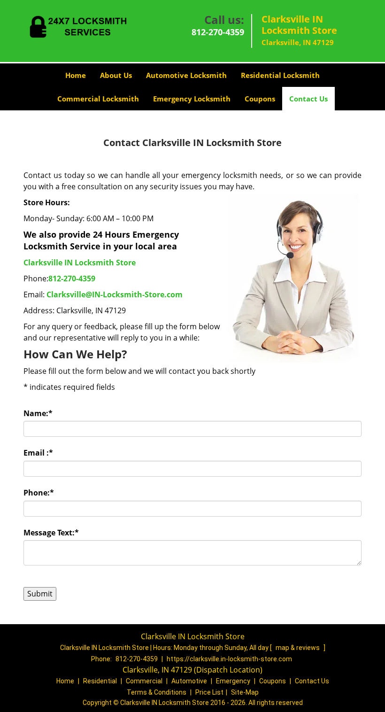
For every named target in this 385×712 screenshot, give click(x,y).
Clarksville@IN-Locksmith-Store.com (114, 294)
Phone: (38, 493)
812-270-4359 (218, 32)
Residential (100, 681)
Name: (38, 413)
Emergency (233, 681)
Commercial (144, 681)
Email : (38, 453)
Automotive (189, 681)
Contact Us (308, 98)
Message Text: (51, 532)
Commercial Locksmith (98, 98)
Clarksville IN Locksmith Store (79, 262)
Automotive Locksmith (186, 75)
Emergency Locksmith (192, 98)
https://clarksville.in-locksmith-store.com (229, 659)
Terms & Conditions (156, 692)
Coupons (260, 98)
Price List (209, 692)
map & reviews (298, 647)
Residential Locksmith (280, 75)
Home (75, 75)
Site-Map (245, 692)
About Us (116, 75)
